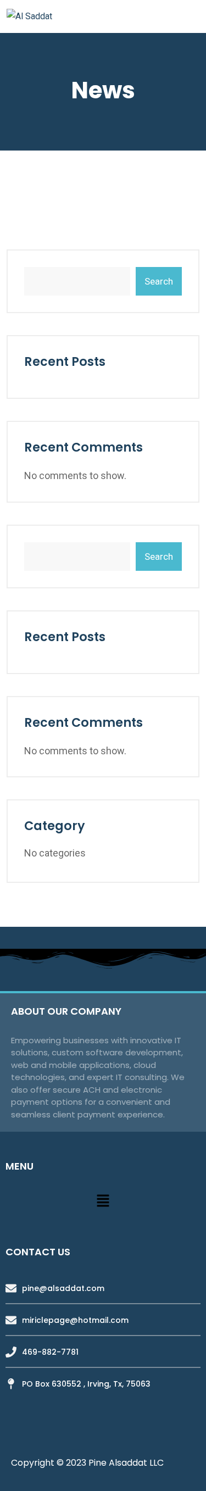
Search (158, 281)
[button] (103, 1201)
